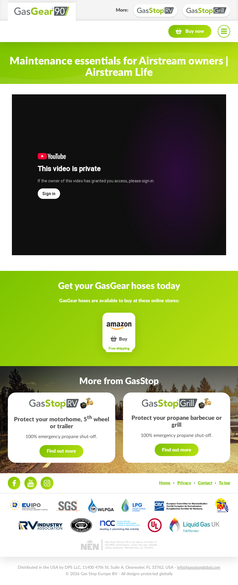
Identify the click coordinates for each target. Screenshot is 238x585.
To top (224, 483)
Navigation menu (224, 31)
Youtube (30, 483)
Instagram (47, 483)
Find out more (61, 451)
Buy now (194, 31)
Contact (205, 483)
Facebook (14, 483)
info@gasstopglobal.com (198, 568)
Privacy (184, 483)
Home (164, 483)
